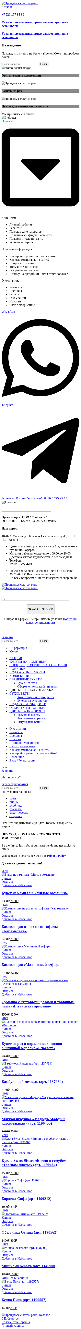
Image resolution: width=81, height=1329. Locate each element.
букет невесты (19, 812)
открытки (15, 816)
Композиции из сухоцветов (35, 697)
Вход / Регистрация (22, 760)
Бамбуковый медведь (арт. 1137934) (32, 1081)
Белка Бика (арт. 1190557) (24, 1300)
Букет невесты (27, 683)
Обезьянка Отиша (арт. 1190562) (29, 1232)
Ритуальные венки (29, 722)
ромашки (15, 809)
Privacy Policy (56, 855)
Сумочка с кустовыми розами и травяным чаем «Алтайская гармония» (38, 1004)
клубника (15, 805)
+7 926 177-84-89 (13, 14)
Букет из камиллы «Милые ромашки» (35, 893)
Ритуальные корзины (31, 718)
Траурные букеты (28, 714)
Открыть (7, 881)
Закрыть (7, 637)
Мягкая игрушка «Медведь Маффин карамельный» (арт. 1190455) (33, 1121)
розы (12, 798)
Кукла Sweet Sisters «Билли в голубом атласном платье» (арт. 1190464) (34, 1162)
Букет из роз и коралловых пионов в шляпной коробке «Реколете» (32, 1046)
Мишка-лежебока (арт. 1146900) (29, 1266)
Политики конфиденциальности (51, 620)
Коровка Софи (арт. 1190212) (26, 1199)
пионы (13, 802)
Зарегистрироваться (15, 784)
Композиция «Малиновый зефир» (31, 965)
